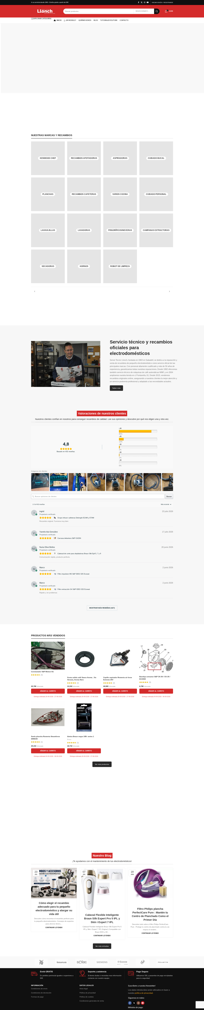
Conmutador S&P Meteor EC (42, 672)
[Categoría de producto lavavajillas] (48, 230)
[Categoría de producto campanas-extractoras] (156, 230)
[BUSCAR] (157, 11)
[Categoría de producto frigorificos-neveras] (120, 230)
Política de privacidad (88, 993)
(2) (78, 683)
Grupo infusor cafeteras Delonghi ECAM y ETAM (76, 518)
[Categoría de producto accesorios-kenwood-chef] (48, 158)
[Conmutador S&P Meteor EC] (48, 655)
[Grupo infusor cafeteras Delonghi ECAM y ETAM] (55, 518)
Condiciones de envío (39, 989)
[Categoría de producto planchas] (48, 194)
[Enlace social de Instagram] (144, 2)
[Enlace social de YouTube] (147, 2)
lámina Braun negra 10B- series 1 (80, 736)
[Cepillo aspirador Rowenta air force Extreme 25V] (120, 658)
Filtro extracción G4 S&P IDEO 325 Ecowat (74, 589)
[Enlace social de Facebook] (138, 2)
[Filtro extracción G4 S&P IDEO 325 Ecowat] (55, 589)
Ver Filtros (49, 73)
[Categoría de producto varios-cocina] (120, 194)
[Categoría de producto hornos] (84, 266)
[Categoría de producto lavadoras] (84, 230)
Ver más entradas (102, 946)
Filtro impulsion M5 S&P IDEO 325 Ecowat (73, 574)
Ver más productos (102, 764)
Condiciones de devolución (41, 993)
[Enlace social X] (141, 2)
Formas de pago (37, 997)
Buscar (169, 496)
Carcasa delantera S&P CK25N (69, 538)
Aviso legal (84, 989)
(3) (42, 675)
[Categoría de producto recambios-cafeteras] (84, 194)
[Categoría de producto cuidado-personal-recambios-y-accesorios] (156, 194)
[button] (48, 691)
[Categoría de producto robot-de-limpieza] (120, 266)
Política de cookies (87, 997)
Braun (69, 739)
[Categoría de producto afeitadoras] (84, 158)
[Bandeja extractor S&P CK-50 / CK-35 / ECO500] (156, 658)
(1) (42, 742)
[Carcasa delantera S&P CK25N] (55, 538)
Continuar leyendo (53, 927)
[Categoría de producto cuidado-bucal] (156, 158)
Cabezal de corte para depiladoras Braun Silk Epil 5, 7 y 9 (79, 553)
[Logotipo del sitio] (45, 11)
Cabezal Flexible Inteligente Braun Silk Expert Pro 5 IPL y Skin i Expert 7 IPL (102, 918)
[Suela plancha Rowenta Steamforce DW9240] (48, 717)
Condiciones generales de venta (92, 1001)
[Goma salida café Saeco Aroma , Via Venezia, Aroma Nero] (84, 658)
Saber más (116, 388)
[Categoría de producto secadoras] (48, 266)
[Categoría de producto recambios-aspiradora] (120, 158)
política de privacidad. (144, 993)
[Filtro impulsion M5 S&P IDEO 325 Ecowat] (55, 574)
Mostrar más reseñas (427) (102, 608)
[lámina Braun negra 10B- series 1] (84, 717)
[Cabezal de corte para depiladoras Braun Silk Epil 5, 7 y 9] (55, 553)
